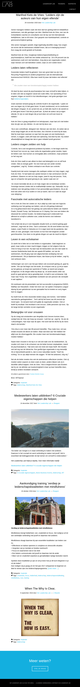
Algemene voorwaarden (43, 683)
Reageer (57, 403)
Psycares (30, 683)
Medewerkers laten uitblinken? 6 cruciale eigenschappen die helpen (36, 466)
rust (21, 578)
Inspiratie (24, 382)
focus (27, 575)
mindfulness (15, 578)
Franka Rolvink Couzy (37, 374)
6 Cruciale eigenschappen (26, 473)
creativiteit (20, 575)
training (26, 578)
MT (63, 473)
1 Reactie (56, 593)
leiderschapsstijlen (21, 99)
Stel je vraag (40, 668)
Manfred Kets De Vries (34, 385)
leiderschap (21, 385)
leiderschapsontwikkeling (55, 575)
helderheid (33, 575)
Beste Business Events (44, 473)
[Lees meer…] (53, 568)
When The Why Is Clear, (40, 588)
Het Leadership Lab (7, 4)
